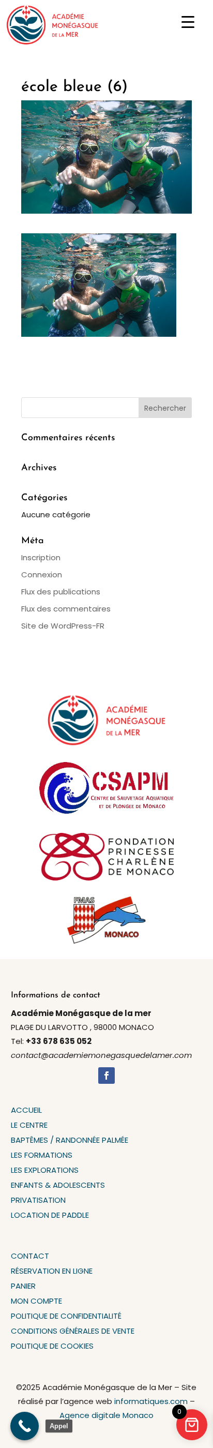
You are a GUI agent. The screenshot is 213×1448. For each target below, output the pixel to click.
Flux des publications (60, 591)
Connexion (41, 574)
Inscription (40, 557)
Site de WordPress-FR (62, 625)
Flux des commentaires (66, 608)
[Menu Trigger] (188, 22)
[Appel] (24, 1426)
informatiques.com (151, 1401)
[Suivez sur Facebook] (106, 1075)
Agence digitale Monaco (106, 1415)
